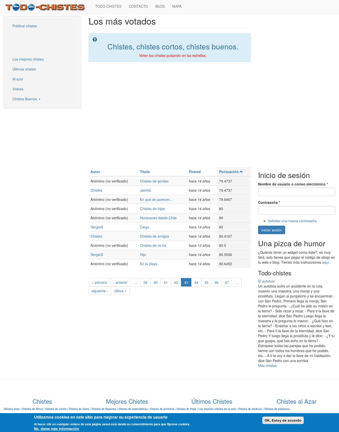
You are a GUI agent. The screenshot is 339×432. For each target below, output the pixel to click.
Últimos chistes (24, 69)
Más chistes (267, 365)
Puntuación (229, 171)
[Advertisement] (33, 42)
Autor (95, 171)
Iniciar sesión (271, 229)
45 (206, 282)
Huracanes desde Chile (158, 217)
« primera (99, 282)
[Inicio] (48, 7)
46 (217, 282)
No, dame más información (56, 428)
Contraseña (269, 202)
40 (156, 282)
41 (166, 282)
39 (145, 282)
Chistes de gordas (154, 181)
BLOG (160, 6)
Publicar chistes (24, 25)
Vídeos (17, 88)
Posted (195, 171)
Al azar (17, 78)
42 (176, 282)
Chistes (96, 190)
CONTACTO (138, 6)
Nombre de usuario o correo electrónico (293, 183)
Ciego (144, 226)
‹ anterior (120, 282)
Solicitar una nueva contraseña (292, 220)
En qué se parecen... (156, 199)
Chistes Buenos (25, 98)
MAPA (177, 6)
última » (120, 290)
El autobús (266, 281)
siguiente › (100, 290)
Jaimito (145, 190)
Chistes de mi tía (153, 245)
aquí (325, 262)
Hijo (143, 254)
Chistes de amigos (154, 236)
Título (145, 171)
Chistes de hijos (152, 208)
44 (196, 282)
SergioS (97, 226)
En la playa (148, 263)
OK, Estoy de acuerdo (283, 420)
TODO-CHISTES (108, 6)
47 (227, 282)
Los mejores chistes (28, 59)
